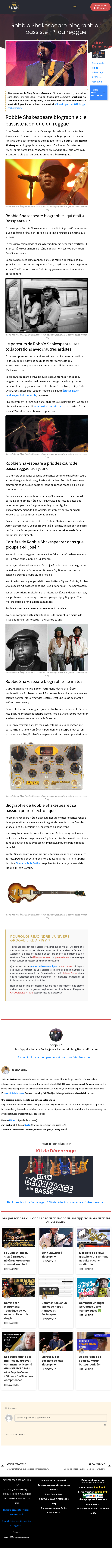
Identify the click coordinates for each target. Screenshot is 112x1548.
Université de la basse (14, 1093)
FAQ (54, 1503)
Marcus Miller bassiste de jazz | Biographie (53, 1360)
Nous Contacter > (54, 1494)
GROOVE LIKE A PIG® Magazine (54, 1498)
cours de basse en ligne (44, 966)
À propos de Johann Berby (54, 1508)
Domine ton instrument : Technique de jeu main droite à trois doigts (16, 1310)
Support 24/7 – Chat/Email (54, 1480)
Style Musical (53, 1512)
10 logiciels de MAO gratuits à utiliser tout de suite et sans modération (93, 1258)
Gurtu (27, 1124)
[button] (75, 7)
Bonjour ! (56, 1045)
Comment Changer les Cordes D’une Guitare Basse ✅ (91, 1307)
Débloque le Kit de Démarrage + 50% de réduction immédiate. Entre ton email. (56, 1202)
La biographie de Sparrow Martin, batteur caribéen (90, 1360)
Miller (12, 1120)
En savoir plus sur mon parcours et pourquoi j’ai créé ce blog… (56, 1057)
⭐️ (94, 1487)
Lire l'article (11, 1269)
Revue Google (86, 1487)
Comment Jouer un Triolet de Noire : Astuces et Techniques (54, 1308)
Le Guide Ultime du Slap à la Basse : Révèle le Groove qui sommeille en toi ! (17, 1258)
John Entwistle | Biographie (52, 1255)
